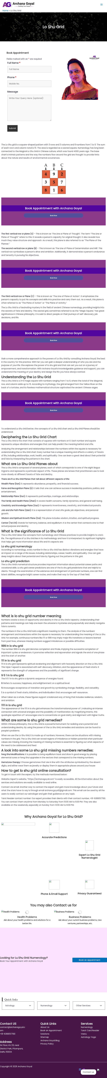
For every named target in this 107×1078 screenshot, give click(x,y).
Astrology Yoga (88, 1037)
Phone (11, 77)
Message (12, 91)
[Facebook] (80, 1069)
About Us (44, 1027)
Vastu (84, 1033)
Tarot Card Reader (90, 1030)
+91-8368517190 (7, 1033)
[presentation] (4, 918)
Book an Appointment (89, 960)
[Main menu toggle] (101, 4)
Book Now (53, 215)
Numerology (87, 1027)
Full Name (13, 62)
